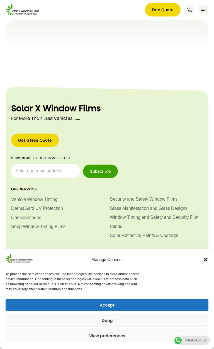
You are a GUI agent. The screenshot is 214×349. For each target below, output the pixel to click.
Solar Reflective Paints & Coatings (144, 235)
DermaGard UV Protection (37, 208)
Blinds (116, 226)
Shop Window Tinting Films (38, 226)
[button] (205, 259)
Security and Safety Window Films (143, 199)
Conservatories (26, 217)
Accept (107, 305)
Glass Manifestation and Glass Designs (149, 208)
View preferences (107, 336)
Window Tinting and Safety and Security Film (154, 217)
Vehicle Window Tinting (34, 199)
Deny (107, 320)
